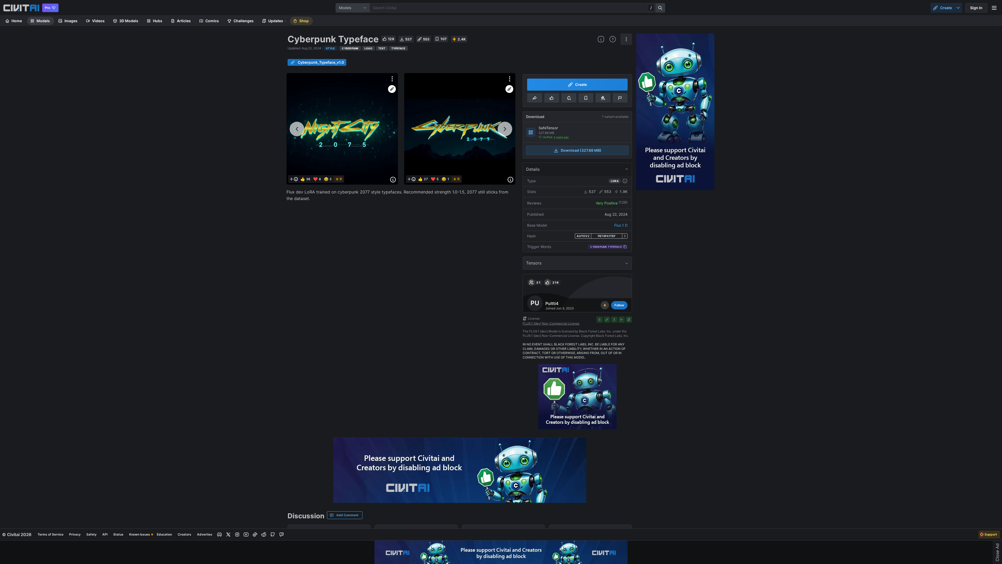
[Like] (551, 98)
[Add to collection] (585, 98)
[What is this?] (601, 39)
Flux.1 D (621, 225)
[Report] (620, 98)
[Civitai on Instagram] (237, 534)
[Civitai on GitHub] (272, 534)
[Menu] (994, 7)
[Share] (534, 98)
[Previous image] (297, 129)
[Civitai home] (21, 8)
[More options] (392, 79)
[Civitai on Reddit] (263, 534)
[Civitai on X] (228, 534)
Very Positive (607, 203)
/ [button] (651, 7)
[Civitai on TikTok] (254, 534)
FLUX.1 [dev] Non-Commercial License (551, 323)
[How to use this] (625, 181)
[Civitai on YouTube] (246, 534)
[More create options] (958, 8)
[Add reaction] (294, 179)
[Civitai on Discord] (219, 534)
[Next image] (505, 129)
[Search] (660, 8)
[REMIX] (392, 89)
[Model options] (626, 39)
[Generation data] (393, 179)
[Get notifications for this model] (568, 98)
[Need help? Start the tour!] (612, 39)
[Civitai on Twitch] (281, 534)
